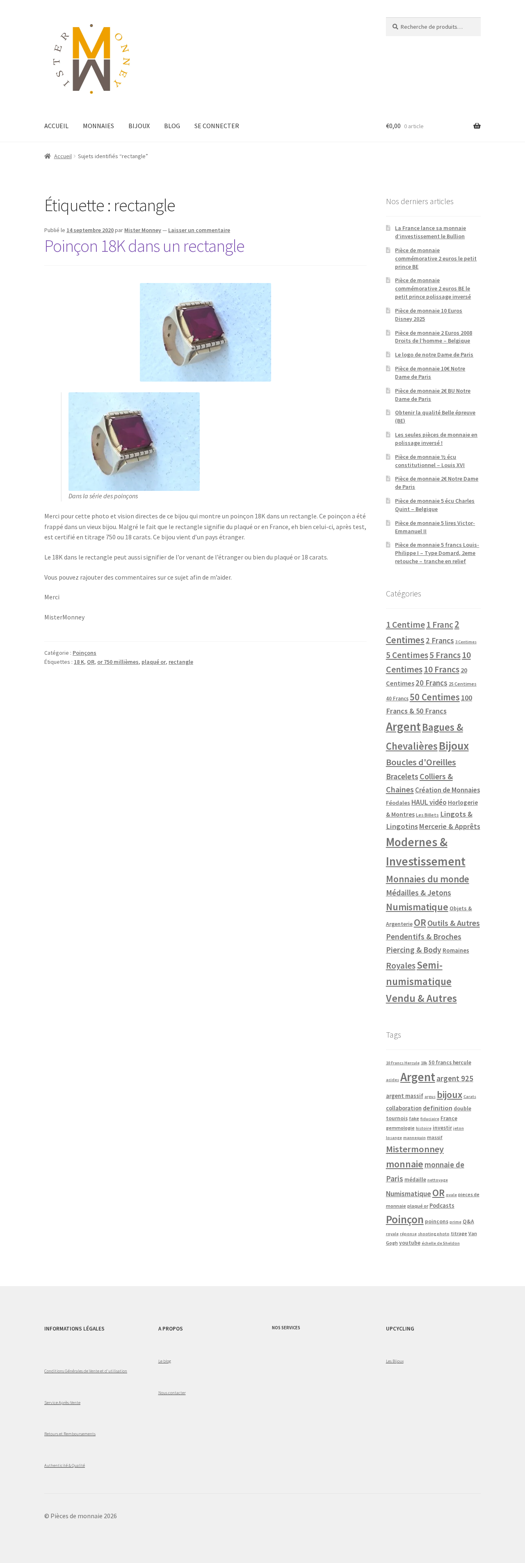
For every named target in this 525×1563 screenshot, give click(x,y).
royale (392, 1233)
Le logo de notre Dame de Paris (434, 354)
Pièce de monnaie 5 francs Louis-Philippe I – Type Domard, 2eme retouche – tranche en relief (437, 553)
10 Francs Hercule (403, 1063)
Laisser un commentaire (199, 230)
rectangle (181, 661)
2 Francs (440, 640)
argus (430, 1096)
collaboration (404, 1108)
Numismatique (417, 907)
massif (435, 1137)
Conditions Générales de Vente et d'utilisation (85, 1371)
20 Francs (431, 683)
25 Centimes (463, 684)
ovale (451, 1194)
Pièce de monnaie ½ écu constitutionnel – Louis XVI (430, 461)
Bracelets (402, 776)
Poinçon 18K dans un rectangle (144, 245)
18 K (79, 661)
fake (414, 1118)
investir (442, 1127)
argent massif (404, 1096)
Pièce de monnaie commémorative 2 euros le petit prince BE (436, 258)
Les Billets (427, 815)
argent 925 (454, 1078)
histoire (423, 1128)
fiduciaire (429, 1118)
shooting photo (434, 1233)
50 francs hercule (450, 1062)
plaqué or (154, 661)
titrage (459, 1233)
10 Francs (441, 669)
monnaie (404, 1164)
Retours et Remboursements (70, 1433)
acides (392, 1079)
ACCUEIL (56, 126)
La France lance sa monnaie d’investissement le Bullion (430, 232)
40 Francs (397, 698)
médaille (415, 1179)
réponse (408, 1233)
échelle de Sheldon (441, 1243)
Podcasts (441, 1205)
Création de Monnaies (447, 789)
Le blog (164, 1361)
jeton (458, 1128)
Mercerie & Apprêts (449, 826)
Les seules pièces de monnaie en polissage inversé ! (436, 439)
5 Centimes (407, 655)
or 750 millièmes (118, 661)
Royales (400, 965)
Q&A (468, 1221)
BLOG (172, 126)
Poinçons (84, 652)
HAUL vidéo (429, 802)
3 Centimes (466, 642)
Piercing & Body (413, 950)
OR (90, 661)
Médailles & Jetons (418, 893)
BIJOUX (139, 126)
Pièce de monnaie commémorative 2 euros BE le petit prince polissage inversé (433, 288)
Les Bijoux (395, 1361)
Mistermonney (415, 1149)
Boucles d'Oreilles (421, 762)
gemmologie (400, 1128)
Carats (469, 1096)
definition (437, 1108)
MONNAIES (98, 126)
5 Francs (445, 655)
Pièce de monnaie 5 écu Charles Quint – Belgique (435, 505)
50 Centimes (435, 697)
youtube (409, 1242)
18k (424, 1063)
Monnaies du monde (427, 879)
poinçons (436, 1221)
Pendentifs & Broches (423, 936)
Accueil (63, 156)
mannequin (414, 1137)
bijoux (449, 1094)
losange (394, 1137)
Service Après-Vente (62, 1402)
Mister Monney (142, 230)
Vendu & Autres (421, 998)
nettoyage (437, 1180)
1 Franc (439, 624)
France (449, 1118)
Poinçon (405, 1219)
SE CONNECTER (216, 126)
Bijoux (454, 746)
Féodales (398, 802)
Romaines (456, 950)
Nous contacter (172, 1392)
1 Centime (405, 624)
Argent (403, 726)
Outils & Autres (453, 923)
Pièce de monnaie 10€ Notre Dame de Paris (430, 372)
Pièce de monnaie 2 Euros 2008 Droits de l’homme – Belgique (433, 337)
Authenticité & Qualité (64, 1465)
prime (455, 1222)
